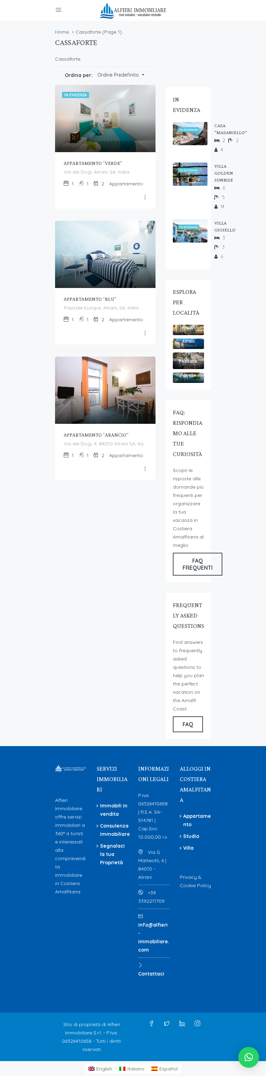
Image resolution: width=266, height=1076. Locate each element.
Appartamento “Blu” (90, 299)
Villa (188, 848)
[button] (248, 1057)
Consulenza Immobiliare (115, 830)
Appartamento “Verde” (93, 163)
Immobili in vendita (113, 810)
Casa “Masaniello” (230, 129)
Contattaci (151, 974)
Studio (191, 836)
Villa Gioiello (225, 226)
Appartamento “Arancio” (96, 435)
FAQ (188, 724)
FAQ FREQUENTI (198, 564)
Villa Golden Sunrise (223, 173)
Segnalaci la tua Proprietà (112, 854)
